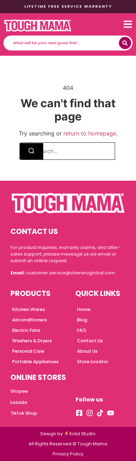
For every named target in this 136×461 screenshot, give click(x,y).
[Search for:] (68, 151)
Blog (82, 320)
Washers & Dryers (32, 341)
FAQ (81, 330)
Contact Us (90, 341)
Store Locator (92, 362)
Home (84, 309)
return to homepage (89, 133)
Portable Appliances (35, 362)
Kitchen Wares (28, 309)
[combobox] (63, 43)
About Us (87, 351)
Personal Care (28, 351)
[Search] (125, 43)
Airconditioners (29, 320)
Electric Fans (26, 330)
